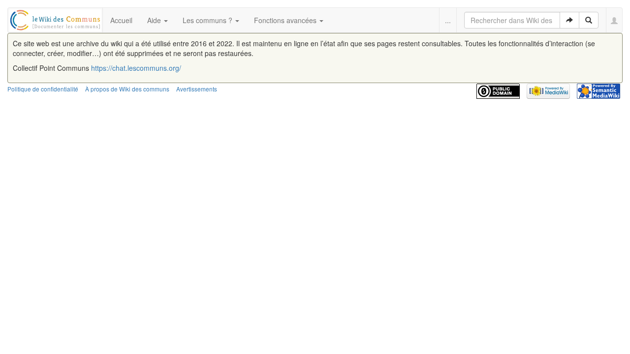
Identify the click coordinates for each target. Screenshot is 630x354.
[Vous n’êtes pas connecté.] (614, 20)
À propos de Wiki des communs (127, 89)
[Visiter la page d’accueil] (55, 18)
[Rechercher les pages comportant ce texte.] (588, 20)
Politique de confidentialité (42, 89)
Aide (155, 20)
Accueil (121, 20)
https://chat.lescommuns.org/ (136, 68)
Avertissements (196, 89)
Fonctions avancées (286, 20)
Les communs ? (208, 20)
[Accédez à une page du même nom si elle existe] (569, 20)
